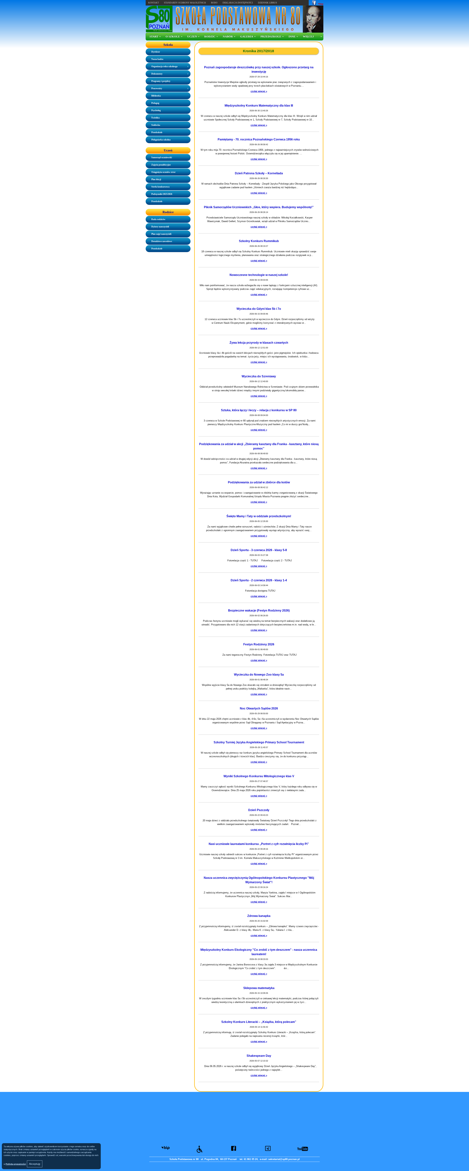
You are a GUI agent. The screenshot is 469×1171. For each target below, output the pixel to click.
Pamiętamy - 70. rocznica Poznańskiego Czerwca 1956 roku (259, 139)
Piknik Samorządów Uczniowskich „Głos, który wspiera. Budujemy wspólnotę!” (259, 207)
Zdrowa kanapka (258, 915)
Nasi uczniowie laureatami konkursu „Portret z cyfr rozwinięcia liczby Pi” (259, 843)
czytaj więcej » (259, 91)
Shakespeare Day (259, 1055)
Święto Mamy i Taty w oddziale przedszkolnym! (258, 516)
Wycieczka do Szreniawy (259, 376)
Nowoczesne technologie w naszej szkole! (259, 274)
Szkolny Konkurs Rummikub (259, 241)
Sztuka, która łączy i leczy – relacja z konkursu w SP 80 (259, 410)
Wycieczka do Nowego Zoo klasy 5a (259, 674)
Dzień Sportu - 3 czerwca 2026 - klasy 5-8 (259, 550)
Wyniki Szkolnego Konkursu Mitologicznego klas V (259, 776)
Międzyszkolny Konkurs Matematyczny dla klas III (259, 105)
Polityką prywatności (16, 1164)
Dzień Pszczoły (258, 810)
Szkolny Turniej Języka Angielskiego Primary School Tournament (259, 742)
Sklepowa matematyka (258, 988)
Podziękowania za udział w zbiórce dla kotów (259, 482)
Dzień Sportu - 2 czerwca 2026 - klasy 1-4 (259, 580)
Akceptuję (34, 1163)
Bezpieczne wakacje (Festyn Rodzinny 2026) (259, 610)
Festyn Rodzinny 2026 (258, 644)
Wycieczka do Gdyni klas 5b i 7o (259, 308)
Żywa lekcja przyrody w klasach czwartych (259, 342)
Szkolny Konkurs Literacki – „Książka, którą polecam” (258, 1021)
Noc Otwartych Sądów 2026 (259, 708)
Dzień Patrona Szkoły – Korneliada (259, 173)
